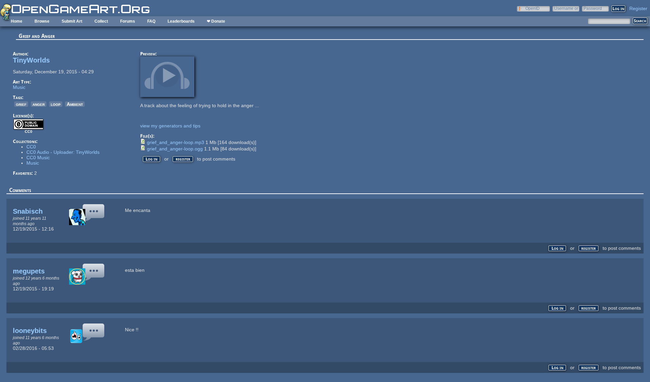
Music (19, 87)
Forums (127, 21)
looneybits (30, 330)
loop (56, 104)
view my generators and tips (170, 125)
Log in (151, 159)
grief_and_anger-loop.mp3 (175, 142)
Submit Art (72, 21)
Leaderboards (181, 21)
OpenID (532, 8)
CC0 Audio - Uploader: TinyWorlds (63, 152)
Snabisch (28, 211)
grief (21, 104)
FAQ (151, 21)
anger (38, 104)
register (183, 159)
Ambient (75, 104)
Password (593, 8)
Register (638, 8)
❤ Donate (216, 21)
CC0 (31, 146)
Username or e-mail (566, 8)
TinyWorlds (31, 60)
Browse (42, 21)
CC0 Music (38, 157)
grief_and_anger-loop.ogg (175, 148)
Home (16, 21)
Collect (101, 21)
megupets (29, 271)
